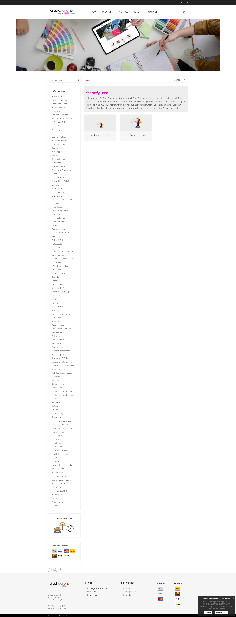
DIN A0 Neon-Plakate (61, 181)
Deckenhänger (58, 177)
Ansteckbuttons (58, 107)
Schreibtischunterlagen (61, 369)
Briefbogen (56, 163)
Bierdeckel (56, 148)
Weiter (208, 612)
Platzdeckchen (58, 336)
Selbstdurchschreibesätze (63, 373)
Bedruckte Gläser (59, 137)
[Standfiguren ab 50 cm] (136, 123)
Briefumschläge (58, 166)
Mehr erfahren (221, 612)
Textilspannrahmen (60, 425)
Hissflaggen (56, 270)
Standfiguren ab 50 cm (63, 395)
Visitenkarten (57, 472)
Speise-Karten (58, 384)
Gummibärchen (58, 255)
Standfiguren (57, 388)
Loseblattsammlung (60, 292)
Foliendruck (57, 225)
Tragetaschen (57, 439)
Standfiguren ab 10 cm (63, 391)
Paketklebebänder (59, 325)
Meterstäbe (56, 310)
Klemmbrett (57, 284)
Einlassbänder (57, 188)
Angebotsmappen (59, 104)
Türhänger (56, 458)
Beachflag (56, 129)
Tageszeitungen (58, 413)
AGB (89, 598)
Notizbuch (56, 321)
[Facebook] (50, 570)
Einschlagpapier (58, 192)
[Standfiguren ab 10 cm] (100, 123)
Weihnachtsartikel (59, 491)
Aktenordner (57, 96)
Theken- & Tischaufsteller (63, 428)
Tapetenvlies (57, 417)
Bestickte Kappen (59, 144)
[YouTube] (55, 570)
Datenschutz (92, 592)
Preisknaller (56, 343)
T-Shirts (55, 410)
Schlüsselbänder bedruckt (63, 365)
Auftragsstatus (129, 592)
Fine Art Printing (58, 214)
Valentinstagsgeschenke (62, 465)
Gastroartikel (57, 247)
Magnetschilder (58, 299)
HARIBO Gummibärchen (62, 266)
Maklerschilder (58, 306)
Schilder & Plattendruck (62, 362)
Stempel (55, 399)
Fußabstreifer (57, 244)
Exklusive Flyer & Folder (62, 200)
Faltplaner (56, 203)
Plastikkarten (57, 332)
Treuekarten (57, 447)
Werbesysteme (58, 498)
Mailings (55, 303)
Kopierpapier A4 (58, 288)
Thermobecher (58, 432)
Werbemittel (57, 495)
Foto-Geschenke (59, 229)
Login (187, 2)
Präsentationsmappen (61, 351)
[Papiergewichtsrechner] (64, 528)
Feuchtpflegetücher (60, 211)
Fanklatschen (57, 207)
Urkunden (56, 461)
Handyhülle (56, 262)
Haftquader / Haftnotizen (62, 259)
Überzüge (56, 506)
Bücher (55, 174)
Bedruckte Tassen (59, 141)
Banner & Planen (59, 126)
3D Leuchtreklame (130, 12)
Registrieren (181, 2)
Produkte (108, 12)
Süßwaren (56, 406)
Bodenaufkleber (58, 159)
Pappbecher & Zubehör (61, 329)
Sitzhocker (56, 377)
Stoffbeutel (56, 402)
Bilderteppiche (58, 152)
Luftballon (56, 295)
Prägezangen (57, 347)
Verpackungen (58, 469)
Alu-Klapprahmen (59, 100)
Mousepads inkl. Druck (61, 314)
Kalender (55, 277)
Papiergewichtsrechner (97, 588)
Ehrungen (56, 185)
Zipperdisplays (58, 502)
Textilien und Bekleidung (62, 421)
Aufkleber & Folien (59, 122)
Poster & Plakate (59, 340)
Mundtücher (57, 318)
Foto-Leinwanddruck (60, 233)
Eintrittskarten (57, 196)
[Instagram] (60, 570)
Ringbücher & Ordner (61, 358)
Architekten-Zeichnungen (63, 118)
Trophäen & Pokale (60, 450)
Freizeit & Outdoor (59, 240)
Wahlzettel (56, 487)
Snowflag (55, 380)
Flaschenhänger (58, 218)
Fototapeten (57, 236)
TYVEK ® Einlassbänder (62, 454)
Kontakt (152, 12)
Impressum (92, 595)
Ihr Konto (127, 588)
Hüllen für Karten (59, 273)
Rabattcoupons (58, 354)
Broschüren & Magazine (62, 170)
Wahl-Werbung (58, 484)
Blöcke (55, 155)
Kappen (55, 281)
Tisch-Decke (57, 436)
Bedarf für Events (59, 133)
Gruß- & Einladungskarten (62, 251)
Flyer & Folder (58, 222)
